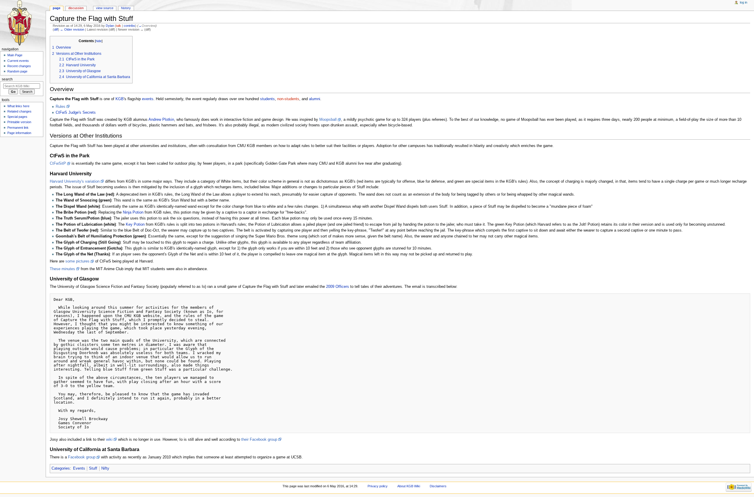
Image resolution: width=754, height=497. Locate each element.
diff (56, 29)
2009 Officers (337, 287)
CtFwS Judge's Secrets (76, 112)
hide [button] (99, 41)
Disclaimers (438, 486)
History (126, 8)
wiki (109, 439)
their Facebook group (259, 439)
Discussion (76, 8)
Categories (61, 468)
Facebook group (81, 457)
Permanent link (18, 127)
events (147, 99)
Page (56, 8)
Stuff (93, 468)
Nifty (105, 468)
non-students (288, 99)
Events (79, 468)
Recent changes (19, 66)
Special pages (17, 116)
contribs (129, 25)
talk (118, 25)
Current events (18, 60)
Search (7, 79)
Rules (60, 107)
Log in (743, 2)
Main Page (14, 55)
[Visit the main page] (23, 23)
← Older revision (72, 29)
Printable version (19, 122)
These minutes (62, 269)
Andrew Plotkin (161, 120)
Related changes (19, 111)
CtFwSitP (58, 163)
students (267, 99)
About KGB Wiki (408, 486)
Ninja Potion (133, 212)
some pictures (77, 261)
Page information (19, 133)
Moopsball (328, 120)
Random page (17, 71)
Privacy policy (378, 486)
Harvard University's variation (75, 181)
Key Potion (135, 224)
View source (104, 8)
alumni (314, 99)
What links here (18, 106)
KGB (119, 99)
